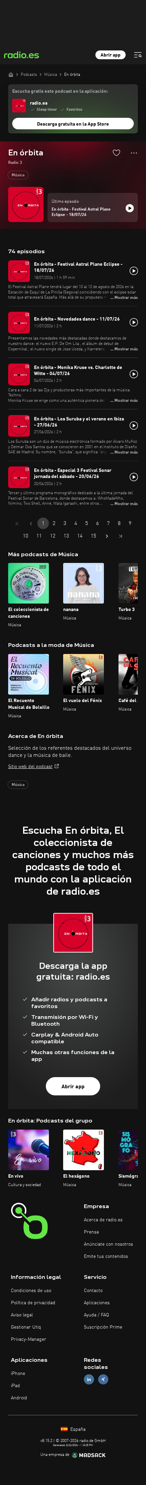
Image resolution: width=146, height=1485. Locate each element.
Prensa (91, 1232)
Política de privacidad (33, 1303)
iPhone (18, 1373)
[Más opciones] (134, 153)
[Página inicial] (11, 74)
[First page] (17, 523)
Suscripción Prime (103, 1327)
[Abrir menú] (138, 55)
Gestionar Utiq (26, 1327)
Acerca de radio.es (103, 1220)
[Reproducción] (130, 208)
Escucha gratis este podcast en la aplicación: (60, 91)
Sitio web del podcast (30, 766)
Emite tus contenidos (106, 1256)
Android (19, 1398)
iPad (15, 1385)
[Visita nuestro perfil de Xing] (103, 1379)
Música (18, 175)
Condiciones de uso (31, 1290)
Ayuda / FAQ (96, 1315)
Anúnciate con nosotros (108, 1244)
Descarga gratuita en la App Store (73, 124)
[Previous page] (30, 523)
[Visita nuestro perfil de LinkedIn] (89, 1379)
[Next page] (107, 536)
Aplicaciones (97, 1303)
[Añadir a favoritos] (116, 152)
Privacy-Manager (28, 1339)
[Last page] (120, 536)
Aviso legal (22, 1315)
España (77, 1429)
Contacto (93, 1290)
